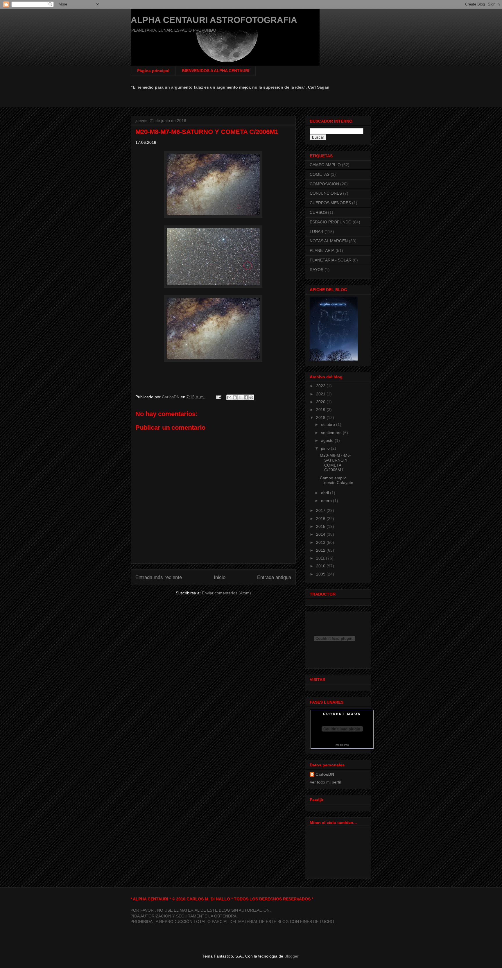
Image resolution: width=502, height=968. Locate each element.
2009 (321, 574)
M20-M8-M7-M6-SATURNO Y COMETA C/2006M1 (335, 462)
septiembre (332, 432)
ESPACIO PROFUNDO (331, 222)
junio (326, 448)
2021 (321, 394)
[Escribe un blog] (235, 397)
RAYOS (316, 269)
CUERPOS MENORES (330, 202)
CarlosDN (324, 774)
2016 (321, 518)
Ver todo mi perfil (325, 782)
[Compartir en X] (240, 397)
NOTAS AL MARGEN (329, 241)
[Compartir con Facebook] (246, 397)
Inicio (219, 577)
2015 (321, 526)
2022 (321, 385)
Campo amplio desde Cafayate (336, 480)
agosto (328, 440)
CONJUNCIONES (326, 193)
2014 (321, 534)
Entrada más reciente (158, 577)
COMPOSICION (324, 184)
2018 (321, 417)
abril (325, 492)
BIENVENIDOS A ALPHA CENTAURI (215, 70)
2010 (321, 566)
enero (327, 500)
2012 (321, 550)
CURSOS (318, 212)
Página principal (153, 70)
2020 (321, 401)
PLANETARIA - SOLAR (331, 260)
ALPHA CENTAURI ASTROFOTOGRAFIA (214, 20)
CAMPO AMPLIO (325, 164)
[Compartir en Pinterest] (251, 397)
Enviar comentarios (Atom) (226, 593)
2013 (321, 542)
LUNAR (316, 231)
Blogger (291, 956)
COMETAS (319, 174)
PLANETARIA (322, 250)
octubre (328, 424)
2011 (321, 558)
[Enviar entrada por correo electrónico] (218, 397)
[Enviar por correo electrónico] (229, 397)
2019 (321, 409)
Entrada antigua (274, 577)
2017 (321, 510)
